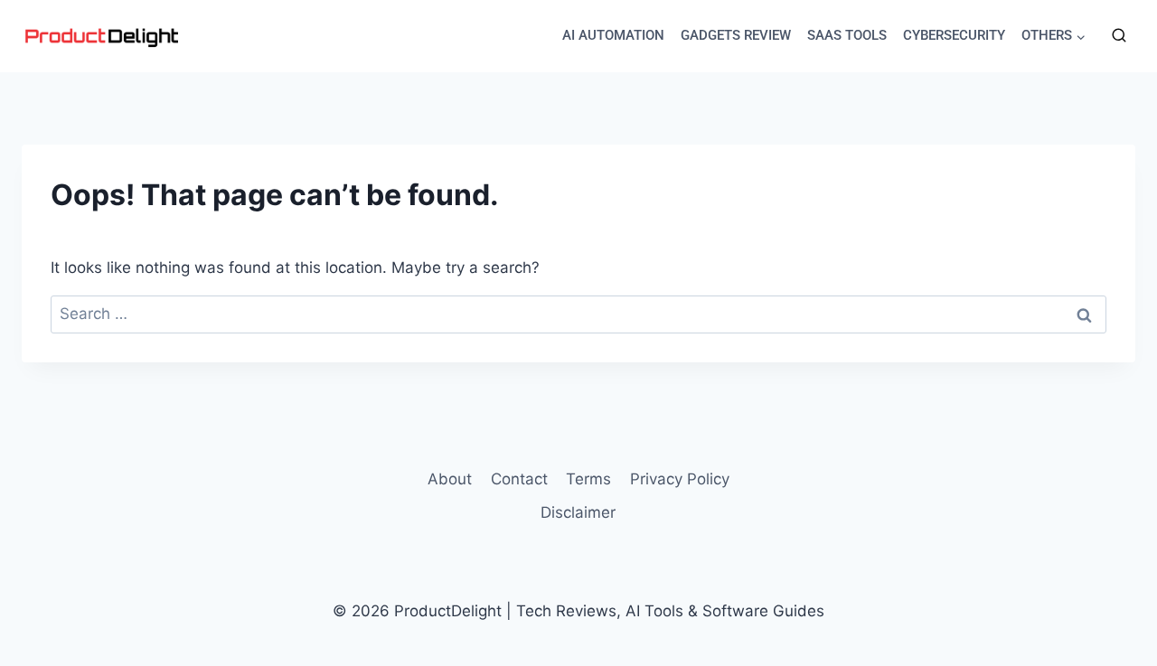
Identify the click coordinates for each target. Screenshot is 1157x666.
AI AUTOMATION (613, 35)
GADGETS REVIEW (736, 35)
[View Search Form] (1119, 36)
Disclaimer (578, 512)
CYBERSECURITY (954, 35)
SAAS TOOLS (847, 35)
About (450, 479)
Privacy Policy (679, 479)
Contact (519, 479)
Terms (588, 479)
